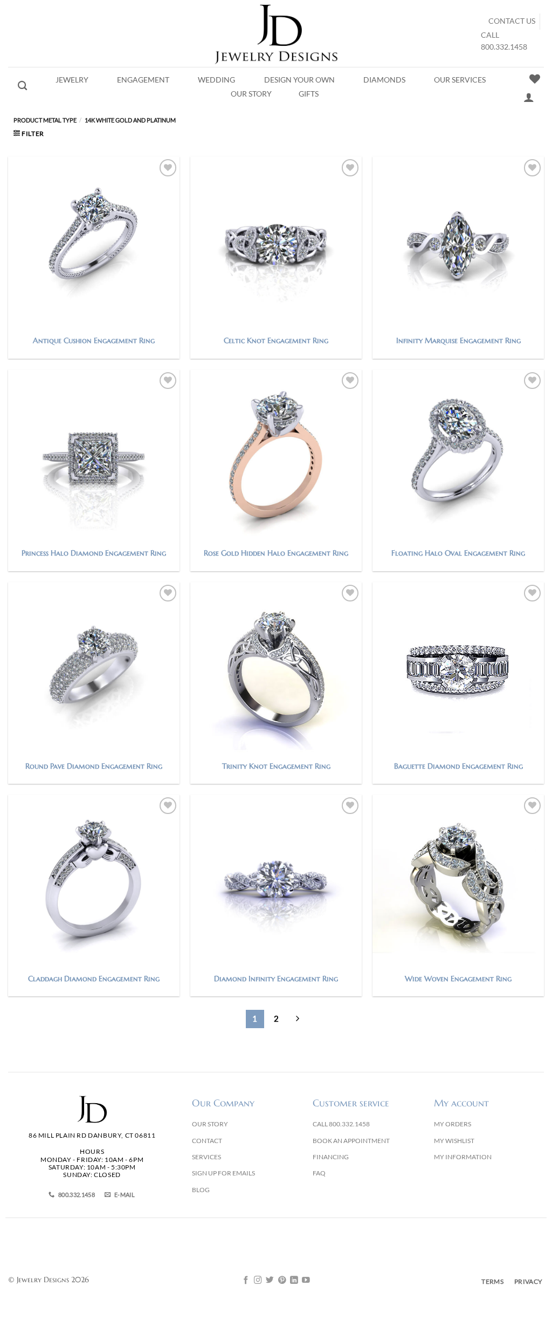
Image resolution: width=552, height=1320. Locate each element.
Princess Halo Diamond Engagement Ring (94, 553)
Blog (201, 1190)
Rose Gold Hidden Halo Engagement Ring (276, 553)
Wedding (216, 80)
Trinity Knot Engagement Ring (276, 766)
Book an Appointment (351, 1141)
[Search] (22, 86)
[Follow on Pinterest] (282, 1280)
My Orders (452, 1124)
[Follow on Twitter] (270, 1280)
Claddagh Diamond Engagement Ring (94, 978)
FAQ (319, 1173)
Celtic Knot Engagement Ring (276, 340)
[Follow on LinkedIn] (294, 1280)
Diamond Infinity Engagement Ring (276, 978)
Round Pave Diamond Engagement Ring (93, 766)
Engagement (143, 80)
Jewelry (72, 80)
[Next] (297, 1019)
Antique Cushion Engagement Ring (94, 340)
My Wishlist (454, 1141)
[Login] (529, 97)
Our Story (251, 94)
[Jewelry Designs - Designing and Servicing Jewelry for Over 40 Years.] (276, 33)
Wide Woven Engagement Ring (458, 978)
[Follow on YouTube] (306, 1280)
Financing (331, 1157)
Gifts (309, 94)
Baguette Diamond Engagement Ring (458, 766)
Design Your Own (299, 80)
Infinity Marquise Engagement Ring (458, 340)
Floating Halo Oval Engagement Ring (458, 553)
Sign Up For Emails (223, 1173)
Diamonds (384, 80)
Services (206, 1157)
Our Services (460, 80)
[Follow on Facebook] (246, 1280)
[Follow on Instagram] (258, 1280)
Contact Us (511, 21)
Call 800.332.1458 (341, 1124)
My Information (463, 1157)
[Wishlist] (534, 79)
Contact (207, 1141)
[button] (28, 133)
